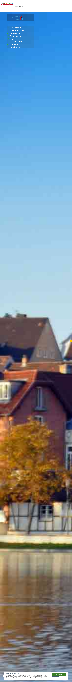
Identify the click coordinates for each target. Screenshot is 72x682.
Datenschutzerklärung (10, 678)
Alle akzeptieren (59, 674)
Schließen (55, 677)
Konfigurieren (63, 677)
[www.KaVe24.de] (7, 4)
